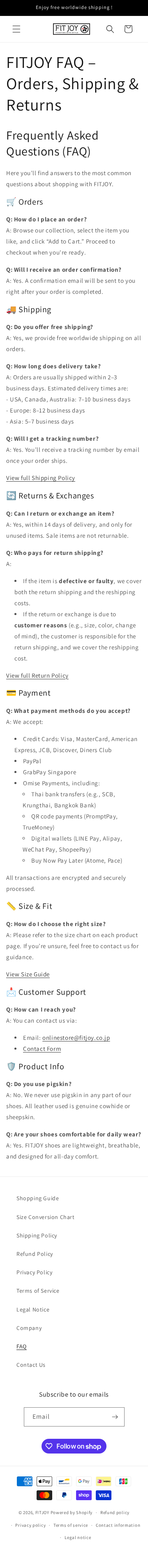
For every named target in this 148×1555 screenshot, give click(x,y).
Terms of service (70, 1525)
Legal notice (78, 1537)
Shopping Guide (37, 1198)
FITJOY (42, 1512)
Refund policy (115, 1512)
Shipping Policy (36, 1235)
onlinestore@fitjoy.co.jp (76, 1037)
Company (29, 1328)
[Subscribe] (115, 1417)
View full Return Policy (37, 675)
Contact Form (42, 1048)
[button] (16, 29)
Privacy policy (30, 1525)
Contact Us (31, 1364)
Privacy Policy (34, 1272)
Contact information (118, 1525)
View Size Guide (28, 974)
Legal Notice (32, 1309)
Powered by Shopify (72, 1512)
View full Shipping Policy (40, 478)
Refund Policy (34, 1254)
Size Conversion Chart (45, 1217)
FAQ (21, 1346)
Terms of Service (38, 1290)
